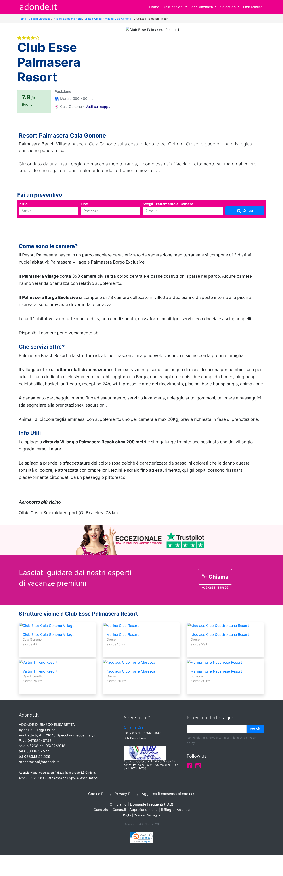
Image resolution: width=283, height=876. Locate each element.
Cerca (247, 210)
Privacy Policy (126, 793)
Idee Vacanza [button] (202, 7)
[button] (136, 74)
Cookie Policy (99, 793)
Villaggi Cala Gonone (118, 18)
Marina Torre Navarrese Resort (216, 671)
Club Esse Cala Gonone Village (48, 634)
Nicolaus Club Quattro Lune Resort (220, 634)
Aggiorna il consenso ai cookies (168, 793)
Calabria (139, 815)
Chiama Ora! (134, 727)
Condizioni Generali (109, 809)
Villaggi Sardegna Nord (67, 18)
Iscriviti (255, 729)
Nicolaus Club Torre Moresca (131, 671)
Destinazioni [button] (173, 7)
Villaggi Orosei (93, 18)
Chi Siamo (118, 804)
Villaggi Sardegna (39, 18)
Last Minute (252, 7)
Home (154, 7)
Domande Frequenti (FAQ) (151, 804)
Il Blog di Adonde (175, 809)
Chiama (217, 577)
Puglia (127, 815)
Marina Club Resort (123, 634)
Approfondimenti (143, 809)
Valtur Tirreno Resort (40, 671)
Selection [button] (228, 7)
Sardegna (153, 815)
